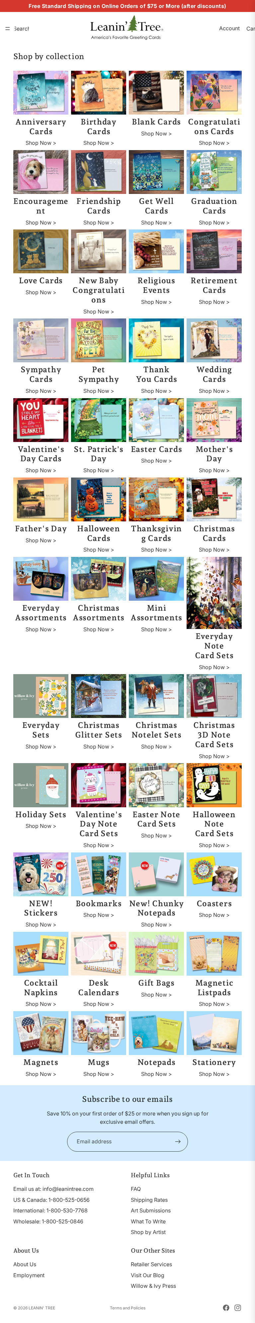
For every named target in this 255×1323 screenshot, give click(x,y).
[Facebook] (226, 1308)
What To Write (148, 1221)
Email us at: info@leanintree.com (53, 1189)
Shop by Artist (148, 1232)
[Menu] (7, 28)
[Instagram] (238, 1308)
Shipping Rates (149, 1199)
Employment (28, 1275)
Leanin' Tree (42, 1307)
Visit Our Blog (147, 1275)
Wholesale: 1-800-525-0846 (48, 1221)
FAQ (136, 1189)
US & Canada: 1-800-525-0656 (51, 1199)
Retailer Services (151, 1264)
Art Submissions (151, 1210)
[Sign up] (178, 1142)
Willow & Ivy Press (153, 1285)
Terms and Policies (127, 1307)
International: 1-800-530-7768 (50, 1210)
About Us (24, 1264)
